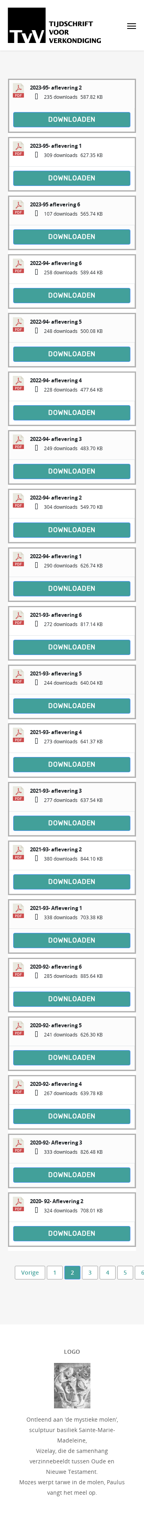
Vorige (30, 1272)
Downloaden (72, 119)
